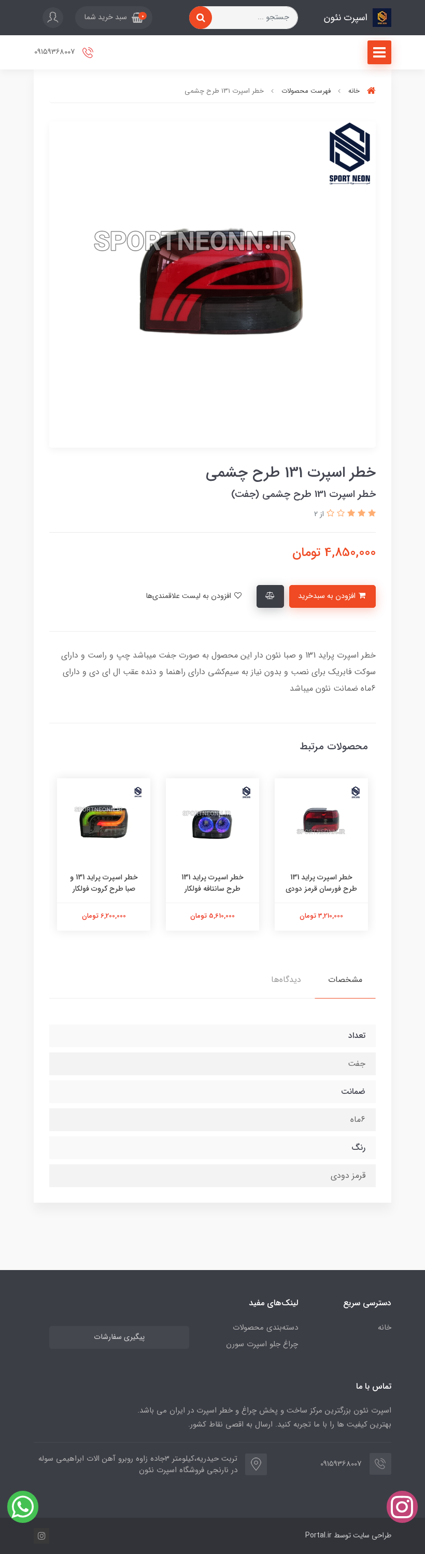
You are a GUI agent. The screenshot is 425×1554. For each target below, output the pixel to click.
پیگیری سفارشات (119, 1337)
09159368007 (55, 52)
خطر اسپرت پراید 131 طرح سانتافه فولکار (212, 883)
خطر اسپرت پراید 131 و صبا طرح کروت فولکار (104, 883)
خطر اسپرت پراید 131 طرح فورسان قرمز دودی (321, 883)
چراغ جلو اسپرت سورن (262, 1344)
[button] (113, 17)
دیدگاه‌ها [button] (286, 979)
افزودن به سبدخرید (328, 596)
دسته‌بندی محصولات (265, 1327)
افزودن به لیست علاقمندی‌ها (189, 596)
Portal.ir (318, 1535)
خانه (384, 1327)
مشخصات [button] (345, 979)
